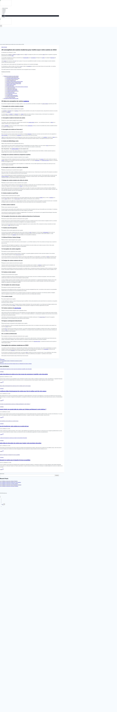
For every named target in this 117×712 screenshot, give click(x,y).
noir (6, 114)
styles (44, 54)
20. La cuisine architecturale (11, 97)
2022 (26, 54)
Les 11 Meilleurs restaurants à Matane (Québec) (9, 481)
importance (52, 57)
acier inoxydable (4, 135)
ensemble (6, 125)
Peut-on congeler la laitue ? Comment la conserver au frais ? (11, 360)
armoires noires (31, 122)
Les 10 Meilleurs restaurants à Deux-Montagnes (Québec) (10, 484)
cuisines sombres (15, 148)
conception (29, 66)
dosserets (9, 110)
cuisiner (14, 305)
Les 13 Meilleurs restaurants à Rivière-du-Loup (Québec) (10, 482)
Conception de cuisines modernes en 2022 (11, 98)
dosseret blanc (42, 317)
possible (41, 197)
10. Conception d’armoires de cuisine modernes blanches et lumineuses (17, 86)
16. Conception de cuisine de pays (12, 93)
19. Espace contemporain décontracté (12, 96)
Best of (5, 505)
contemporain (30, 125)
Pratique (3, 11)
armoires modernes (5, 176)
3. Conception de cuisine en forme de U (12, 79)
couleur (6, 326)
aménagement (46, 232)
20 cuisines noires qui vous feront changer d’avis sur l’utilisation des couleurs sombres (16, 363)
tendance (51, 197)
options (6, 198)
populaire (14, 234)
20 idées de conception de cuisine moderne (11, 76)
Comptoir (4, 9)
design (22, 114)
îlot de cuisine (17, 198)
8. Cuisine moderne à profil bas (11, 84)
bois (47, 145)
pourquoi (42, 159)
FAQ (2, 504)
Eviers (3, 13)
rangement (19, 135)
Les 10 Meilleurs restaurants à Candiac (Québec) (9, 483)
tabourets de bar (37, 341)
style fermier (17, 308)
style (30, 232)
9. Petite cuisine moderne (10, 85)
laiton (54, 137)
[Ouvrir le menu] (1, 26)
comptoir (11, 114)
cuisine (18, 54)
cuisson (2, 160)
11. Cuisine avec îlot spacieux (10, 87)
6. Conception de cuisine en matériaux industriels (13, 82)
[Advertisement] (58, 33)
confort (43, 57)
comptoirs (5, 110)
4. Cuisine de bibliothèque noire (11, 80)
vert (5, 328)
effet (9, 225)
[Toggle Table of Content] (2, 74)
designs (14, 54)
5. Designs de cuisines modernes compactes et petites (14, 81)
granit (48, 256)
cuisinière (45, 137)
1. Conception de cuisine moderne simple (12, 77)
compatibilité (46, 349)
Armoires (4, 10)
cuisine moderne (45, 103)
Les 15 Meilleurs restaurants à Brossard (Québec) (9, 486)
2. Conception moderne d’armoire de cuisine (12, 78)
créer (27, 352)
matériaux (16, 110)
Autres (3, 17)
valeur (6, 329)
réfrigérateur (37, 160)
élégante (8, 112)
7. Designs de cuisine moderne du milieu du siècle (13, 83)
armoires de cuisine (45, 160)
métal (52, 122)
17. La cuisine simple (9, 94)
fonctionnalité (25, 57)
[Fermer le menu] (0, 497)
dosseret (16, 114)
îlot (2, 137)
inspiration (13, 350)
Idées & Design (5, 8)
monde (9, 54)
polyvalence (33, 57)
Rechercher (2, 473)
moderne (26, 101)
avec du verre (18, 254)
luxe (21, 66)
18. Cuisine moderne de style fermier (12, 95)
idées (13, 55)
